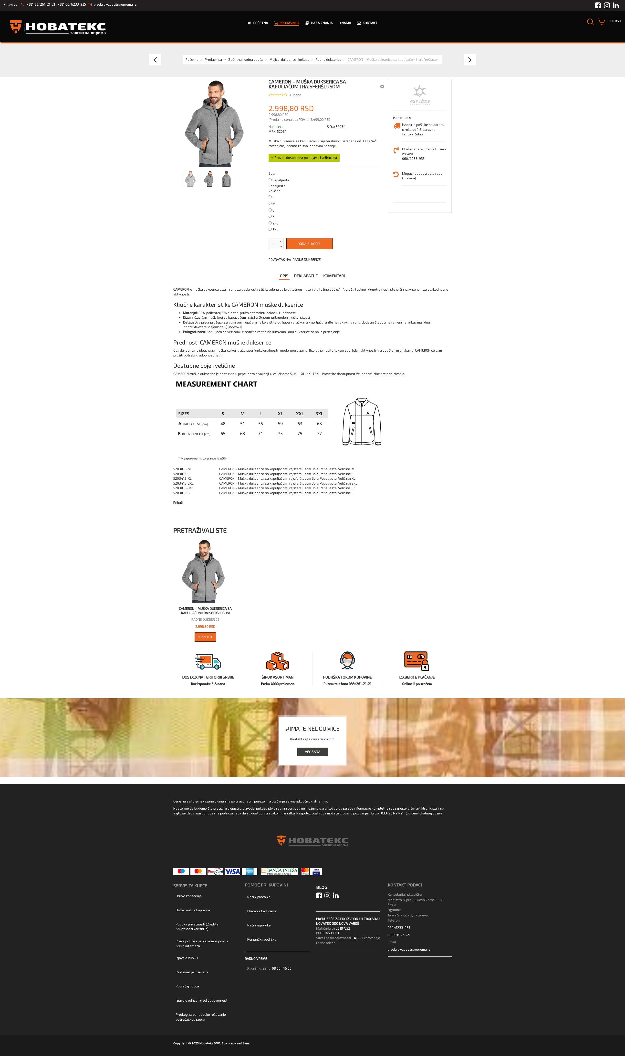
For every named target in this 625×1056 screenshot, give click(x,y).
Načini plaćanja (259, 897)
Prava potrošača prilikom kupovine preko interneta (202, 943)
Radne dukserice (328, 59)
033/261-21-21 (392, 813)
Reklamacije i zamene (192, 972)
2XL (275, 223)
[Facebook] (320, 896)
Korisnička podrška (261, 939)
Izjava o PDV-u (187, 958)
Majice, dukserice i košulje (289, 59)
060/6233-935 (399, 927)
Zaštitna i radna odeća (245, 59)
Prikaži (178, 502)
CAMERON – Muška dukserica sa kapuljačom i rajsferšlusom (205, 610)
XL (274, 216)
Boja (272, 173)
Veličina (275, 191)
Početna (192, 59)
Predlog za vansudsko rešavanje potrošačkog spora (201, 1016)
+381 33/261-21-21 (40, 4)
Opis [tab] (284, 275)
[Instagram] (328, 896)
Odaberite (205, 637)
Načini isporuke (259, 925)
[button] (382, 86)
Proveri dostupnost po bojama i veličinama (306, 158)
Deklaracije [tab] (306, 275)
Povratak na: (295, 259)
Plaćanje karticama (262, 911)
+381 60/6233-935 (71, 4)
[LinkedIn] (336, 896)
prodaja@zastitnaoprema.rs (115, 4)
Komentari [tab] (334, 275)
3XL (275, 229)
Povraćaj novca (187, 986)
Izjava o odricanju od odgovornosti (202, 1000)
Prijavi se (10, 4)
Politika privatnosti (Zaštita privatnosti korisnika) (197, 926)
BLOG (321, 887)
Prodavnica (213, 59)
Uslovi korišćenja (189, 896)
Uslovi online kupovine (193, 910)
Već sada (312, 752)
